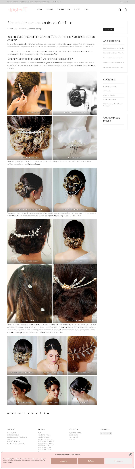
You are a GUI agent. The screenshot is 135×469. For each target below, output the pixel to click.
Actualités (106, 91)
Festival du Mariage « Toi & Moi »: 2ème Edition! (113, 53)
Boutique (50, 9)
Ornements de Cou (44, 448)
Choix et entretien (75, 433)
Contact (77, 9)
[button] (131, 455)
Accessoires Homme (110, 86)
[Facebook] (110, 433)
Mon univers (73, 437)
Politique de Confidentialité (17, 437)
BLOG (86, 9)
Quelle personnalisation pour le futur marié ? (113, 68)
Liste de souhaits (13, 435)
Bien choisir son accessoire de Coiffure (39, 23)
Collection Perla (44, 435)
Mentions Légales (13, 441)
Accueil (39, 9)
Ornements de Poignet (46, 443)
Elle (39, 433)
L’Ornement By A (64, 9)
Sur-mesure (73, 435)
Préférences (118, 461)
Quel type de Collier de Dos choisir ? (113, 48)
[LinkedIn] (58, 2)
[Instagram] (53, 2)
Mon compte (11, 433)
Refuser (91, 461)
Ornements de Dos (44, 450)
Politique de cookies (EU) (16, 443)
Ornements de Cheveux (46, 441)
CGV (8, 439)
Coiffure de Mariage (34, 29)
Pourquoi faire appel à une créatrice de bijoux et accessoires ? (113, 58)
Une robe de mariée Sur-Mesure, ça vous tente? (113, 63)
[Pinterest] (55, 2)
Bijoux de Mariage (109, 95)
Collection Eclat (44, 437)
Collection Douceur (45, 439)
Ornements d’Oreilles (45, 445)
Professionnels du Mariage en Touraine (113, 105)
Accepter (63, 461)
